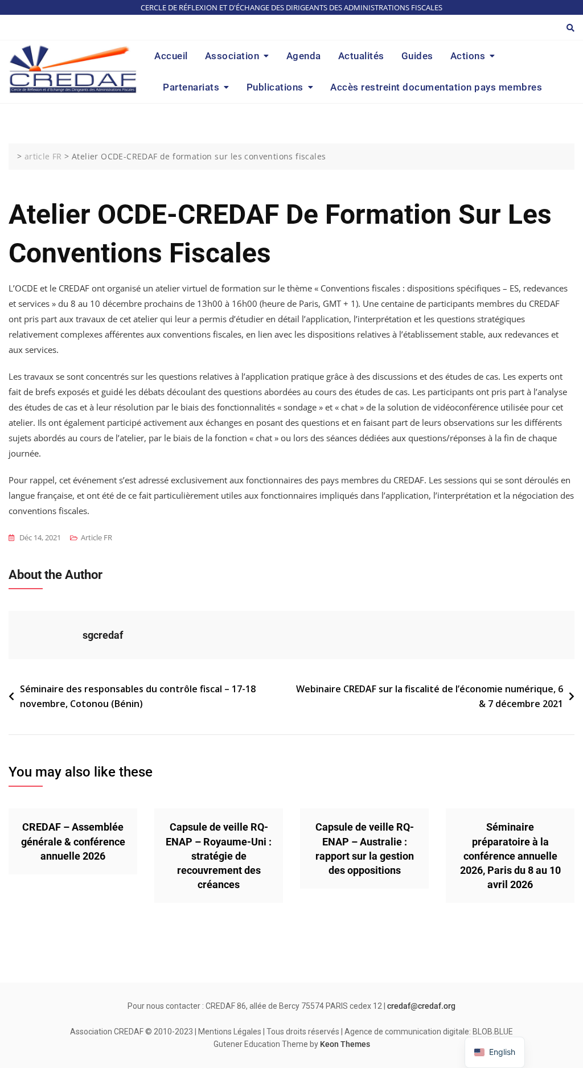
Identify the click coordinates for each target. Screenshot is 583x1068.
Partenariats (191, 87)
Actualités (361, 55)
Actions (468, 55)
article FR (96, 537)
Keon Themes (345, 1044)
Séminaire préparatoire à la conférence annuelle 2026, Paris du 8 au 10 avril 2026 (510, 855)
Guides (417, 55)
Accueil (171, 55)
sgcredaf (103, 635)
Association (232, 55)
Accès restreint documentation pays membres (436, 87)
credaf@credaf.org (421, 1006)
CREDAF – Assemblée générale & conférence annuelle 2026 (73, 841)
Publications (275, 87)
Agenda (303, 55)
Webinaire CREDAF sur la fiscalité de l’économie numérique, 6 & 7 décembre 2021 (429, 696)
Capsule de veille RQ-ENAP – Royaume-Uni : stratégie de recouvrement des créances (219, 855)
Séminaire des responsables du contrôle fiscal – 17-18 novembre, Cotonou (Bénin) (138, 696)
